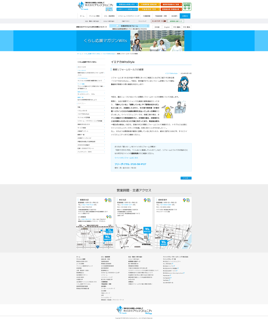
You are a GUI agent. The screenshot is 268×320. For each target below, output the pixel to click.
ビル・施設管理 (105, 257)
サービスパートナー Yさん (86, 93)
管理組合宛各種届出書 (82, 288)
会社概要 (103, 291)
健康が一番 (81, 135)
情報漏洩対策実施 (133, 266)
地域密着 (78, 268)
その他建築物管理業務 (107, 266)
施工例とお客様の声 (106, 279)
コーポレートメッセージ (108, 288)
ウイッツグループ (106, 297)
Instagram (166, 278)
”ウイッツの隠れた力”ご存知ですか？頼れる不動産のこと (90, 86)
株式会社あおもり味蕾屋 (170, 268)
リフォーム (104, 275)
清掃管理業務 (105, 261)
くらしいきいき (82, 111)
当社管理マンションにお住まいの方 (86, 282)
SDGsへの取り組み (108, 21)
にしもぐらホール (168, 282)
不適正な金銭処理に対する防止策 (137, 268)
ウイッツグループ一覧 (169, 259)
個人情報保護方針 (133, 263)
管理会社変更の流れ (82, 261)
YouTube (165, 280)
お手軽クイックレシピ (84, 138)
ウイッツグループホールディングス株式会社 (175, 257)
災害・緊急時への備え (82, 270)
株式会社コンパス (168, 266)
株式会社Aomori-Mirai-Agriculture (173, 273)
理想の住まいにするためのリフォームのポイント (90, 73)
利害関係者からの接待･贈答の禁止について (140, 272)
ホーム (79, 54)
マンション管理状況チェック (84, 266)
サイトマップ (142, 21)
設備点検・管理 (105, 259)
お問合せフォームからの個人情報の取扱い (140, 284)
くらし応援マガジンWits (92, 54)
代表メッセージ (105, 293)
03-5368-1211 (127, 205)
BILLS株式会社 (167, 263)
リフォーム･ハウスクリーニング (110, 272)
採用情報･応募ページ (176, 21)
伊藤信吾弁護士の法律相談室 (86, 141)
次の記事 (185, 178)
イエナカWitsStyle (171, 73)
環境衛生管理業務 (106, 263)
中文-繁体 (186, 27)
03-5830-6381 (166, 205)
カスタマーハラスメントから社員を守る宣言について (143, 270)
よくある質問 (80, 263)
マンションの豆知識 (84, 117)
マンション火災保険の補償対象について (90, 79)
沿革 (102, 295)
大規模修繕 (104, 282)
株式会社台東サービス (169, 271)
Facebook (166, 275)
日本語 (157, 27)
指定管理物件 (105, 268)
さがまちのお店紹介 (84, 145)
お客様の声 (79, 279)
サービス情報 (82, 128)
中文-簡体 (176, 27)
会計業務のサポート (82, 275)
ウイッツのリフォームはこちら (126, 157)
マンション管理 (80, 259)
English (167, 27)
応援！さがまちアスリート (86, 148)
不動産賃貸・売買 (106, 284)
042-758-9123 (87, 205)
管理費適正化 (80, 272)
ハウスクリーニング (106, 277)
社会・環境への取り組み (92, 21)
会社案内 (103, 286)
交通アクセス (125, 21)
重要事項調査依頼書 (82, 286)
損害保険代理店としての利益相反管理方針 (140, 277)
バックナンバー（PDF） (85, 152)
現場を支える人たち (84, 124)
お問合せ (130, 282)
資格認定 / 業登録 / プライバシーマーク (112, 300)
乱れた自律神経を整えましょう (87, 99)
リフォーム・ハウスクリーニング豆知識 (90, 121)
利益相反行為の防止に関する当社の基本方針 (140, 275)
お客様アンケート (83, 131)
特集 (79, 107)
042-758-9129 (86, 219)
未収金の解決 (80, 277)
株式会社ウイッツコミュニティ (172, 261)
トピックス (131, 279)
